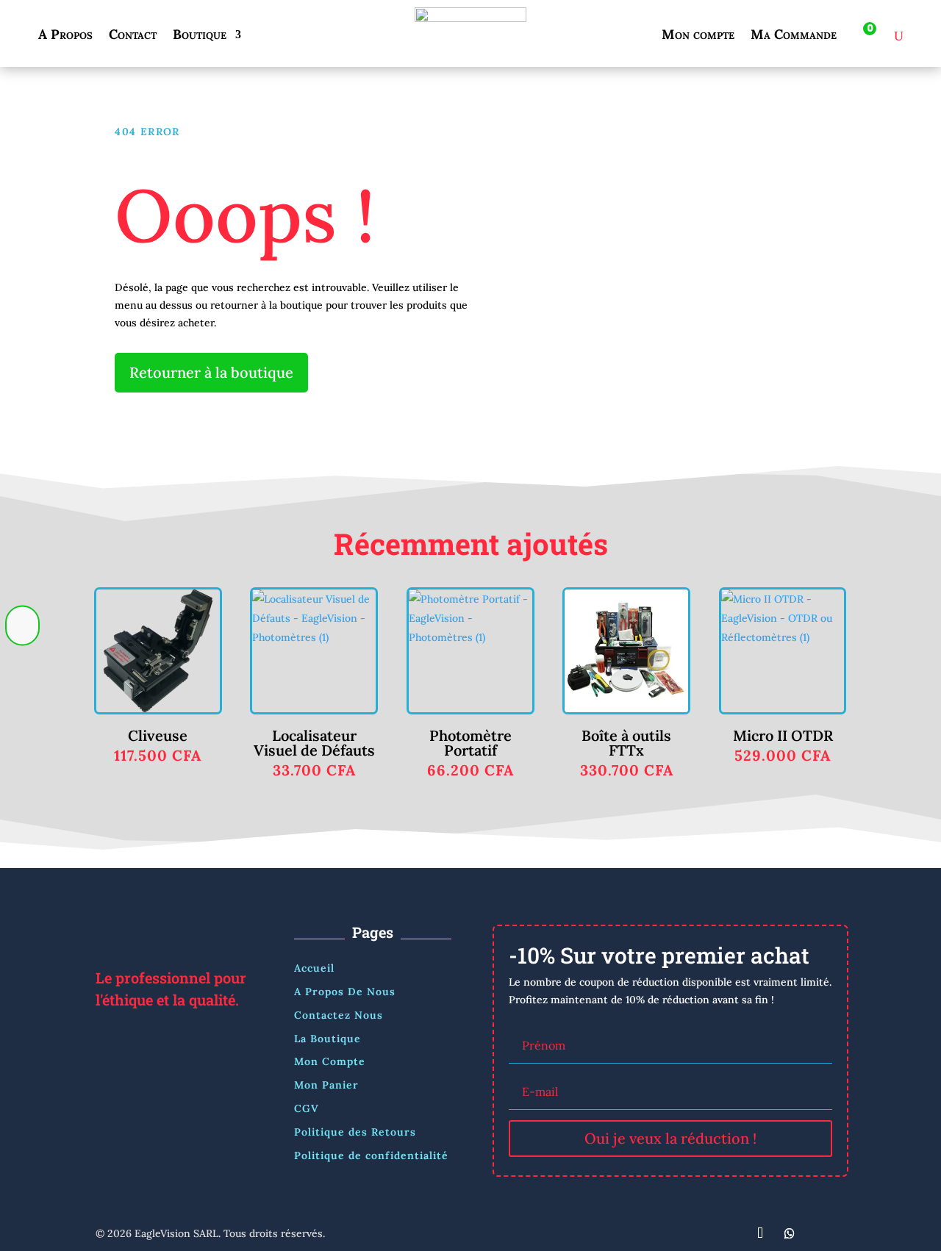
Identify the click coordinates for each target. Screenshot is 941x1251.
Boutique (199, 36)
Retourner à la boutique (211, 372)
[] (22, 662)
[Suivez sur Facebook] (701, 1233)
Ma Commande (794, 36)
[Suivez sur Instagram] (731, 1233)
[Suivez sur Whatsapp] (789, 1233)
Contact (133, 36)
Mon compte (698, 36)
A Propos (65, 36)
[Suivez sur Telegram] (760, 1233)
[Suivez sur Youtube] (819, 1233)
